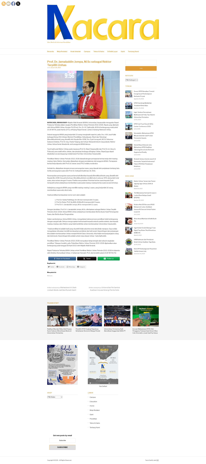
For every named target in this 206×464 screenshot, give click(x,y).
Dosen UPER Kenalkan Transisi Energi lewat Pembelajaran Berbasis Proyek (144, 93)
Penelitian (93, 419)
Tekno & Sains (98, 51)
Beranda (50, 51)
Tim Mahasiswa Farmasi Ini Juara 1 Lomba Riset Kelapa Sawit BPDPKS (145, 195)
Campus (87, 51)
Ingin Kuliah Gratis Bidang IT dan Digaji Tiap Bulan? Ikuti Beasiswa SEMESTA (145, 230)
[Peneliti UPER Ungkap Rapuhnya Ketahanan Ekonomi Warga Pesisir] (89, 326)
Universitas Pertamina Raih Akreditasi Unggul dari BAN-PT (115, 330)
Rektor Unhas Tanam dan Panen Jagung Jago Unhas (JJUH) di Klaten (144, 183)
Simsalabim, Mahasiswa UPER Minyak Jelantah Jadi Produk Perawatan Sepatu (144, 135)
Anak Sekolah (75, 51)
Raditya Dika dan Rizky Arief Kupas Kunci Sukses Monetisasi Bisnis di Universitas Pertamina (59, 331)
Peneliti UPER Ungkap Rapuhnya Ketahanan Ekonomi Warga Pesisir (88, 330)
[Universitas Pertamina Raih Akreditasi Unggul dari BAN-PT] (117, 326)
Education (93, 402)
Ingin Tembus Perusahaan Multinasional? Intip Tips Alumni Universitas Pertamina (144, 114)
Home (92, 406)
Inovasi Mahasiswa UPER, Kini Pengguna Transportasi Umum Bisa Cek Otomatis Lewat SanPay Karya (145, 331)
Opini (123, 51)
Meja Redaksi (62, 51)
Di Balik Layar (112, 51)
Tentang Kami (133, 51)
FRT (157, 460)
